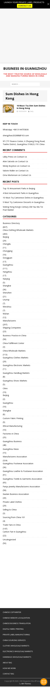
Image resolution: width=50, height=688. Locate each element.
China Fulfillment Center (13, 343)
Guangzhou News (11, 449)
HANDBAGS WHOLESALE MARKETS (17, 657)
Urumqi (6, 299)
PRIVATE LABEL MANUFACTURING (16, 634)
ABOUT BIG (7, 662)
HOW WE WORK (9, 668)
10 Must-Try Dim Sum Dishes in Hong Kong (31, 106)
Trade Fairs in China (12, 525)
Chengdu (7, 244)
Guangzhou (8, 264)
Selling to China (10, 509)
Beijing (6, 237)
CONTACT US (24, 6)
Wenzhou (7, 306)
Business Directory (11, 223)
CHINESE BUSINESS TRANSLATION (17, 623)
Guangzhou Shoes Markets (15, 380)
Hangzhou (7, 271)
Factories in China (11, 433)
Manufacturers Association (15, 456)
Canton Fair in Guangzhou (14, 531)
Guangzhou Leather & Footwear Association (23, 471)
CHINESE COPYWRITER (12, 612)
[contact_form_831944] (43, 681)
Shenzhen (7, 292)
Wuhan (6, 313)
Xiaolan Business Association (16, 494)
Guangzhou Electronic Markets (16, 365)
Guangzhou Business (12, 441)
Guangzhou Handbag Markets (16, 373)
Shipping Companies (12, 327)
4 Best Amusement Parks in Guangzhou (21, 193)
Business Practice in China (14, 335)
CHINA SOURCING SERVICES (14, 640)
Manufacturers (9, 320)
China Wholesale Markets (14, 350)
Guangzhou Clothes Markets (15, 357)
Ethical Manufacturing (12, 426)
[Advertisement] (25, 36)
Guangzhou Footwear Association (18, 463)
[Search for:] (25, 84)
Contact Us (22, 156)
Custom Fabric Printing (13, 418)
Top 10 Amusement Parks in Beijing (19, 188)
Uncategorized (9, 539)
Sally (31, 111)
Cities (5, 388)
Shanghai (7, 285)
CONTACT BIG (8, 673)
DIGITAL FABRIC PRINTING (13, 629)
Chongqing (7, 251)
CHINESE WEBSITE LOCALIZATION (16, 618)
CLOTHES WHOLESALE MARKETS (16, 645)
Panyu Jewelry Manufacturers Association (21, 486)
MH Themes (26, 684)
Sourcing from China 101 (14, 517)
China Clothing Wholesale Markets (18, 230)
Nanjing (6, 278)
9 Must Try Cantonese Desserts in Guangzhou (23, 202)
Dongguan (7, 257)
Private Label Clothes (12, 502)
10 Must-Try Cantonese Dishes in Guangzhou (23, 197)
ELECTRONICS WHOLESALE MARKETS (18, 651)
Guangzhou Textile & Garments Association (22, 479)
